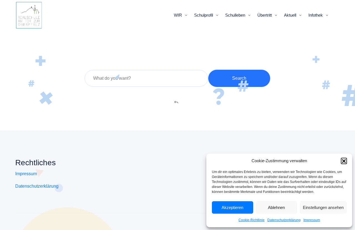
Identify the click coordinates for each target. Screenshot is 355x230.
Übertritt (264, 15)
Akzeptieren (232, 207)
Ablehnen (276, 207)
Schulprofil (203, 15)
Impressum (311, 220)
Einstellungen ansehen (323, 207)
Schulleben (235, 15)
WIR (178, 15)
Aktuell (290, 15)
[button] (344, 161)
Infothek (315, 15)
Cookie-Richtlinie (252, 220)
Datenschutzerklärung (284, 220)
